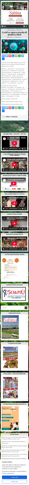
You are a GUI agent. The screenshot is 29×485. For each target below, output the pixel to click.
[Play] (4, 148)
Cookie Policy (10, 473)
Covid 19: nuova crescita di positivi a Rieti (14, 33)
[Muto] (22, 148)
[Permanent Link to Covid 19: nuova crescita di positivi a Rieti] (14, 46)
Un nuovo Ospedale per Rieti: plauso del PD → (16, 124)
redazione (10, 37)
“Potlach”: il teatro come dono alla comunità (13, 441)
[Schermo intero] (25, 148)
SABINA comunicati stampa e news (14, 30)
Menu (5, 26)
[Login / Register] (26, 26)
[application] (14, 143)
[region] (14, 472)
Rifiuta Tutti (14, 481)
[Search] (24, 26)
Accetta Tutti (14, 477)
